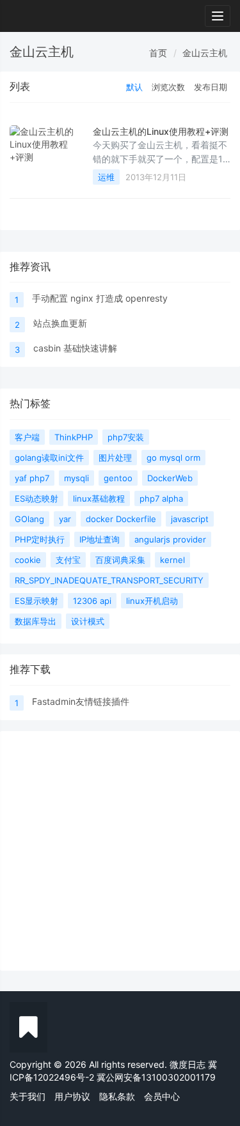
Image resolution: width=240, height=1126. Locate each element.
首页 (158, 52)
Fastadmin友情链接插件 (80, 701)
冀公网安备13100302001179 (156, 1077)
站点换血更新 (60, 323)
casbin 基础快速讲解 (75, 348)
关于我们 (27, 1096)
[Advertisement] (120, 851)
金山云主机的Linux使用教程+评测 (160, 131)
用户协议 (72, 1096)
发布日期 (210, 87)
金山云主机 (204, 52)
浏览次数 (168, 87)
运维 (106, 177)
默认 (134, 87)
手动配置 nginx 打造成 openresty (100, 298)
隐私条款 (117, 1096)
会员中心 (162, 1096)
